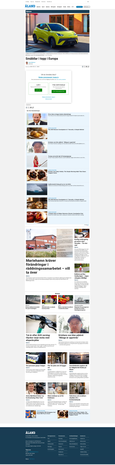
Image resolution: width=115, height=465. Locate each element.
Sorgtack (60, 446)
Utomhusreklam (51, 444)
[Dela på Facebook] (83, 67)
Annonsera (43, 1)
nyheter (28, 104)
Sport (43, 7)
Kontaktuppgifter (51, 449)
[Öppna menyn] (88, 1)
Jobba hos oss (72, 441)
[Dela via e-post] (86, 67)
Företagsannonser (51, 436)
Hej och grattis (61, 449)
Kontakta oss (49, 1)
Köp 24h (38, 90)
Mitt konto (86, 6)
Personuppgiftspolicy (73, 438)
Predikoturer (60, 452)
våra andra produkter (61, 79)
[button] (28, 301)
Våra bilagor (50, 446)
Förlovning (60, 438)
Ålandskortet (37, 1)
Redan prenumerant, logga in (49, 77)
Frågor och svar (83, 446)
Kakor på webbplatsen (73, 444)
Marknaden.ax (61, 454)
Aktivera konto (48, 98)
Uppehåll (81, 449)
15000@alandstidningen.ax (33, 451)
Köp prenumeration (58, 91)
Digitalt (49, 441)
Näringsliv (53, 7)
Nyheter (38, 7)
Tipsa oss (32, 1)
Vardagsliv (59, 7)
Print (48, 438)
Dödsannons (60, 444)
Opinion (48, 7)
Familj (64, 7)
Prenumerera (79, 6)
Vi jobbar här (82, 438)
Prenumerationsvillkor (84, 454)
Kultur (68, 7)
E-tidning (27, 1)
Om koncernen (72, 446)
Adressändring (83, 444)
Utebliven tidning (83, 452)
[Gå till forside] (30, 5)
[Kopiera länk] (88, 67)
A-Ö (72, 7)
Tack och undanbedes (62, 441)
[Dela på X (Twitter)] (84, 67)
